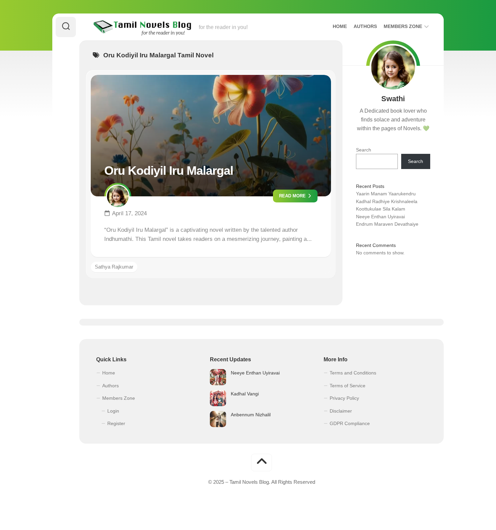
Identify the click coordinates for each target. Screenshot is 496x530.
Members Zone (403, 26)
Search (363, 149)
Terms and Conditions (353, 372)
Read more (293, 195)
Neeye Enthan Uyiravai (380, 216)
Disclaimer (341, 411)
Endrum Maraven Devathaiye (387, 224)
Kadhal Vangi (245, 393)
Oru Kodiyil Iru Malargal (168, 170)
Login (113, 411)
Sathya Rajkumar (114, 267)
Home (340, 26)
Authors (365, 26)
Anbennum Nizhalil (251, 414)
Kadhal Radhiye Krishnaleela (386, 201)
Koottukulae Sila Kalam (380, 209)
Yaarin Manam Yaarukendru (386, 193)
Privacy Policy (344, 398)
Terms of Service (347, 385)
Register (116, 423)
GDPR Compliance (350, 423)
